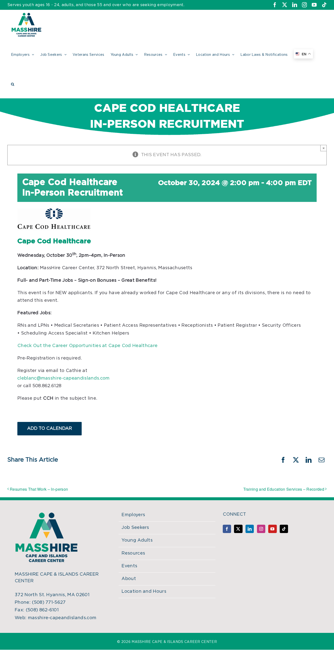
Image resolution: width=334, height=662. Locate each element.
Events (129, 566)
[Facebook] (227, 529)
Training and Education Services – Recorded (283, 489)
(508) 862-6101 (42, 610)
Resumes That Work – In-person (39, 489)
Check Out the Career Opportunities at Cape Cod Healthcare (87, 346)
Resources (133, 553)
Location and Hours (144, 591)
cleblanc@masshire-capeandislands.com (63, 378)
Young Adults (137, 540)
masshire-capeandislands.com (62, 618)
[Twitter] (238, 529)
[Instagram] (261, 529)
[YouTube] (272, 529)
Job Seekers (135, 527)
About (129, 579)
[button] (12, 83)
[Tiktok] (284, 529)
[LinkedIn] (249, 529)
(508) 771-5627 (49, 602)
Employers (133, 515)
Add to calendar (49, 428)
